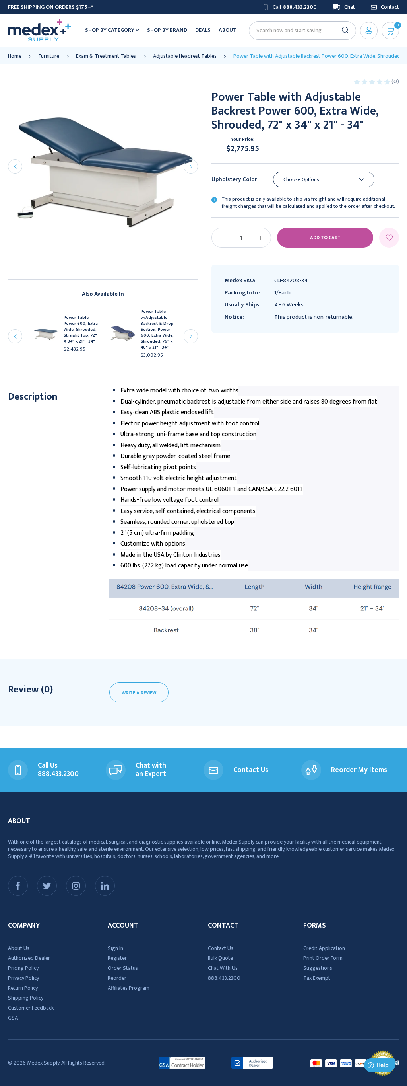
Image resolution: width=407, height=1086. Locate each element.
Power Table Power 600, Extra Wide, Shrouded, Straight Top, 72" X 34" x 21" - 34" (81, 330)
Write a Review (139, 693)
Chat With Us (223, 968)
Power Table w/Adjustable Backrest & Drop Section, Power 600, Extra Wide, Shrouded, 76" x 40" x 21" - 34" (157, 330)
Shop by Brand (167, 30)
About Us (18, 948)
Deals (203, 30)
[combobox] (299, 30)
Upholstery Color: (235, 179)
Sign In (115, 948)
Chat (349, 7)
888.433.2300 (224, 978)
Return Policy (23, 987)
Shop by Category (110, 30)
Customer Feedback (31, 1007)
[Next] (191, 166)
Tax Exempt (316, 978)
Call (295, 7)
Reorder (117, 978)
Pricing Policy (23, 968)
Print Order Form (323, 958)
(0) (395, 81)
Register (117, 958)
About (227, 30)
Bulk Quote (220, 958)
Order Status (123, 968)
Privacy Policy (23, 978)
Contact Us (220, 948)
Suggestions (317, 968)
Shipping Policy (25, 997)
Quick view (49, 336)
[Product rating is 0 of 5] (372, 81)
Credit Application (324, 948)
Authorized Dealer (29, 958)
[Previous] (15, 166)
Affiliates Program (128, 987)
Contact (390, 7)
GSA (13, 1017)
